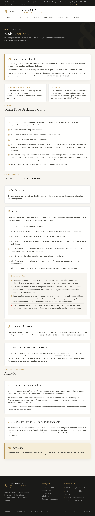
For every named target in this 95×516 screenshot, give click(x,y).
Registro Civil (33, 18)
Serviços (19, 18)
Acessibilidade (85, 512)
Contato (76, 18)
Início (8, 18)
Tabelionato (48, 18)
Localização (46, 490)
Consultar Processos (50, 499)
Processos (63, 18)
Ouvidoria (73, 4)
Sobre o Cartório (48, 487)
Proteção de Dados (71, 512)
